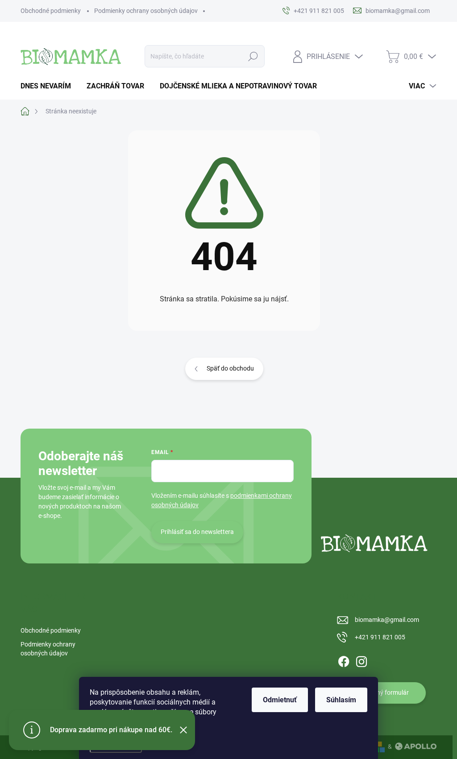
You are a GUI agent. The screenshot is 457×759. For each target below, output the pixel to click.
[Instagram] (361, 660)
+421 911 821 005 (380, 637)
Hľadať (252, 56)
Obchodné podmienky (51, 10)
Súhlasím (341, 700)
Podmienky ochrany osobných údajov (146, 10)
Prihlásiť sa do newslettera (197, 531)
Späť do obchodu (230, 368)
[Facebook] (343, 660)
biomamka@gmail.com (387, 619)
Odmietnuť (280, 700)
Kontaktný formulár (381, 692)
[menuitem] (49, 86)
